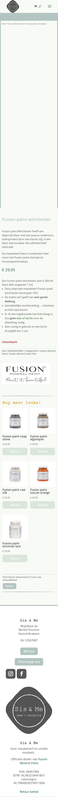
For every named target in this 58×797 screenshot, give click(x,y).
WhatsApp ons (29, 662)
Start (4, 24)
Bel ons (29, 651)
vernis (29, 318)
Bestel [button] (15, 451)
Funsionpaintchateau (15, 261)
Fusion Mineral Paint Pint (22, 353)
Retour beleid (29, 792)
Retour (9, 586)
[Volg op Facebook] (21, 674)
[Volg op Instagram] (10, 674)
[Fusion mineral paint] (26, 374)
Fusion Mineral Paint (16, 24)
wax (19, 318)
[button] (45, 33)
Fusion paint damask (27, 257)
